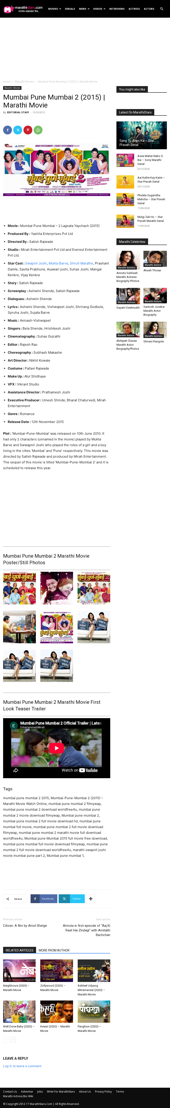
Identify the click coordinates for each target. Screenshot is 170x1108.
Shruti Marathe (81, 263)
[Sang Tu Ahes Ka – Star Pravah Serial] (141, 135)
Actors (149, 8)
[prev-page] (6, 1039)
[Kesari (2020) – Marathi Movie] (56, 1011)
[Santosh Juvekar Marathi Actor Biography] (155, 295)
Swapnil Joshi (36, 263)
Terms (120, 1091)
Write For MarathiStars (61, 1091)
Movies (53, 8)
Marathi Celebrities (132, 241)
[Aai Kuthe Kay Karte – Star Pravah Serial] (125, 182)
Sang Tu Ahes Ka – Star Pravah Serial (137, 143)
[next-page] (13, 1039)
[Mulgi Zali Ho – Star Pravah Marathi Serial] (125, 221)
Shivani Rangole (153, 341)
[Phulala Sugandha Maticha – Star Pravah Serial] (125, 199)
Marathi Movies (24, 81)
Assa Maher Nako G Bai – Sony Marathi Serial (150, 160)
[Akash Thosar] (155, 259)
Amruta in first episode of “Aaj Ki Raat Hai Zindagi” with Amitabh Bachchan (86, 930)
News (82, 8)
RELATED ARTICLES (19, 950)
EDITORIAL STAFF (18, 112)
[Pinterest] (27, 130)
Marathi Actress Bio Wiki (18, 1096)
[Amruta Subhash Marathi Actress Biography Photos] (128, 260)
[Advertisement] (85, 48)
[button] (161, 9)
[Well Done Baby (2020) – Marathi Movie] (19, 1011)
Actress (134, 8)
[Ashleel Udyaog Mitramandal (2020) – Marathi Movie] (94, 970)
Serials (70, 8)
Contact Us (10, 1091)
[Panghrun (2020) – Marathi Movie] (94, 1011)
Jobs (40, 1091)
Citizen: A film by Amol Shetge (25, 926)
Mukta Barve (58, 263)
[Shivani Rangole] (155, 330)
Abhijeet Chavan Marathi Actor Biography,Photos (127, 344)
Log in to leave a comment (22, 1066)
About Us (85, 1091)
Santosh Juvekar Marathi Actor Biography (154, 310)
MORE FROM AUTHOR (54, 950)
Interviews (117, 8)
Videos (97, 8)
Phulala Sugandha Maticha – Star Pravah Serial (151, 199)
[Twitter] (17, 130)
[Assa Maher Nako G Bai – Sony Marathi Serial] (125, 160)
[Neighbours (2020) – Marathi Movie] (19, 970)
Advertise (27, 1091)
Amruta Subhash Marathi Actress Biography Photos (127, 277)
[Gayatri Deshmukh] (128, 296)
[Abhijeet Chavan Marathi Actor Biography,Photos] (128, 329)
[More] (90, 898)
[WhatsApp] (38, 130)
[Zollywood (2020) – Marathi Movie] (56, 970)
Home (7, 81)
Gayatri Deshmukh (128, 307)
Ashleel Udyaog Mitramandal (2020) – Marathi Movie (91, 990)
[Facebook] (7, 130)
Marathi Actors (153, 264)
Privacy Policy (103, 1091)
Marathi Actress (126, 267)
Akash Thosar (152, 270)
